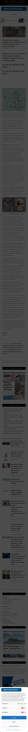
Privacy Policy (17, 729)
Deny (14, 722)
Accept (14, 717)
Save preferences (14, 726)
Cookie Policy (9, 729)
